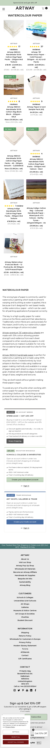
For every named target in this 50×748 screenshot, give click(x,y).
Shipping (25, 633)
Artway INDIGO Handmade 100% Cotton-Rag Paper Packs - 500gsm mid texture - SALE (36, 164)
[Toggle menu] (3, 9)
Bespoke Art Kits (25, 579)
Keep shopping (15, 441)
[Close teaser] (33, 730)
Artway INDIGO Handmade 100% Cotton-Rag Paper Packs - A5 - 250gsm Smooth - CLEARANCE (13, 161)
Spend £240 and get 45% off (25, 3)
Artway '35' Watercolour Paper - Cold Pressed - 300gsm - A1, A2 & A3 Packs (36, 57)
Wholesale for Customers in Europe (25, 639)
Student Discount (25, 620)
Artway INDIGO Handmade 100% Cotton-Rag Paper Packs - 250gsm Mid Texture (14, 57)
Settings (15, 732)
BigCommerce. (38, 738)
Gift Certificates (25, 659)
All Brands (25, 652)
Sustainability (25, 582)
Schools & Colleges (25, 597)
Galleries (25, 607)
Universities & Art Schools (25, 601)
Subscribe (36, 717)
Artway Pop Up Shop (25, 566)
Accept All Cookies (16, 742)
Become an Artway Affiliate (25, 572)
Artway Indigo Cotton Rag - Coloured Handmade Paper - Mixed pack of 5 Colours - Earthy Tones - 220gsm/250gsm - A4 (36, 215)
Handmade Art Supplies (25, 575)
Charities (25, 617)
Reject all (16, 737)
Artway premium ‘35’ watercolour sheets (21, 333)
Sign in (26, 486)
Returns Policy (25, 636)
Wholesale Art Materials (25, 569)
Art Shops (25, 604)
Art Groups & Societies (25, 614)
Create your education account (25, 480)
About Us (25, 559)
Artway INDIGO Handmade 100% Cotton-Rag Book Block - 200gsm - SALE (14, 112)
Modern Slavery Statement (25, 646)
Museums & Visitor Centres (25, 610)
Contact (25, 655)
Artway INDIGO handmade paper (18, 355)
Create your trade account (25, 522)
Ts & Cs (25, 649)
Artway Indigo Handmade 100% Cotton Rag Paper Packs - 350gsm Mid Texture (14, 213)
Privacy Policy (25, 642)
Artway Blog (25, 585)
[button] (41, 733)
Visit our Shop (25, 562)
